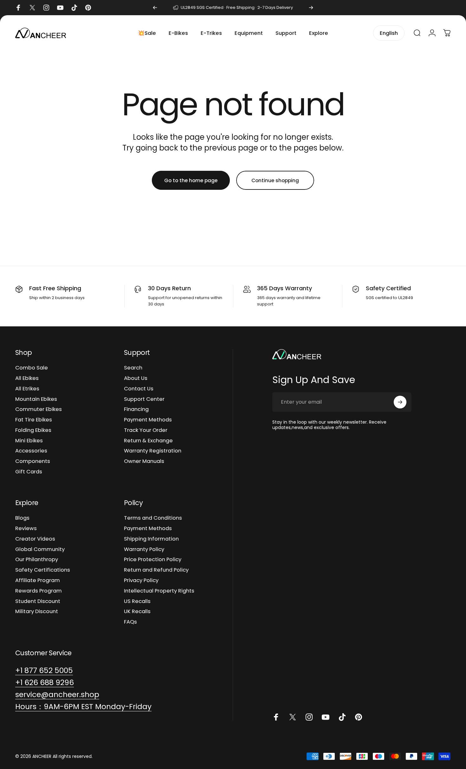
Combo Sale (31, 368)
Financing (136, 409)
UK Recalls (137, 611)
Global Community (40, 549)
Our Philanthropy (36, 559)
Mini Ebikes (29, 441)
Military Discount (36, 611)
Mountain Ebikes (36, 399)
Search (133, 368)
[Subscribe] (400, 402)
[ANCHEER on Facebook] (276, 717)
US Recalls (137, 601)
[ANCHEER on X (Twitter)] (292, 717)
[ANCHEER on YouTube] (325, 717)
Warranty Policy (144, 549)
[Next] (311, 7)
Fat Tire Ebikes (33, 420)
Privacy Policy (141, 580)
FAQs (130, 622)
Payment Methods (148, 420)
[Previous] (155, 7)
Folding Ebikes (33, 430)
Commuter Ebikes (38, 409)
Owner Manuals (144, 461)
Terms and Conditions (153, 518)
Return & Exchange (148, 441)
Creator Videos (35, 539)
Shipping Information (151, 539)
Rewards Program (38, 591)
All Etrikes (27, 389)
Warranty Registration (152, 451)
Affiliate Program (37, 580)
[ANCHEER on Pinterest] (358, 717)
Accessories (31, 451)
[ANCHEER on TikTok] (342, 717)
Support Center (144, 399)
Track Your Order (145, 430)
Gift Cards (28, 472)
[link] (83, 706)
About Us (135, 378)
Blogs (22, 518)
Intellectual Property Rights (159, 591)
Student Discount (37, 601)
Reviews (26, 528)
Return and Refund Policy (156, 570)
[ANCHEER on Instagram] (309, 717)
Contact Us (138, 389)
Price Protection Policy (152, 559)
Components (32, 461)
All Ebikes (27, 378)
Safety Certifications (42, 570)
